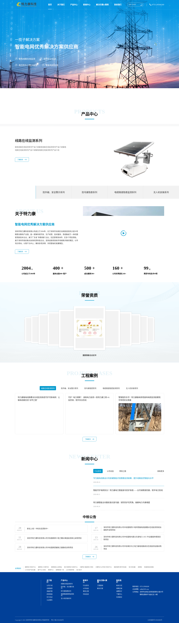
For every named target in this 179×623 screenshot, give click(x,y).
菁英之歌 (86, 591)
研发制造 (49, 594)
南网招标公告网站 (56, 567)
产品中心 (74, 5)
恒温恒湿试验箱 (149, 567)
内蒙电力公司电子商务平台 (104, 567)
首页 (50, 5)
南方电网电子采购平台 (71, 567)
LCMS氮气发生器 (30, 570)
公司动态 (86, 588)
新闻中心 (86, 5)
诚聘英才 (119, 591)
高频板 (140, 567)
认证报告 (49, 600)
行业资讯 (86, 585)
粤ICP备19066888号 (57, 620)
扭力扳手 (79, 570)
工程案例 (100, 585)
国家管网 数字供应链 (120, 567)
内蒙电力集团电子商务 (86, 567)
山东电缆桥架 (70, 570)
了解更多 (20, 163)
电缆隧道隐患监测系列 (67, 594)
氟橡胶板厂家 (60, 570)
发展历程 (49, 591)
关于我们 (61, 5)
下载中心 (119, 594)
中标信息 (86, 594)
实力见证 (49, 597)
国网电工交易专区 (43, 567)
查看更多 (160, 471)
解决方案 (100, 588)
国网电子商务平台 (30, 567)
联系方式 (119, 585)
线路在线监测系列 (67, 584)
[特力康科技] (26, 4)
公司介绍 (49, 585)
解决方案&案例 (102, 5)
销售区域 (119, 588)
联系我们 (118, 5)
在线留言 (119, 597)
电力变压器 (132, 567)
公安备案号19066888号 (155, 620)
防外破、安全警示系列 (67, 587)
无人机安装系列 (66, 598)
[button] (163, 326)
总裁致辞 (49, 588)
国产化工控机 (42, 570)
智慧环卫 (50, 570)
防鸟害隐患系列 (66, 591)
